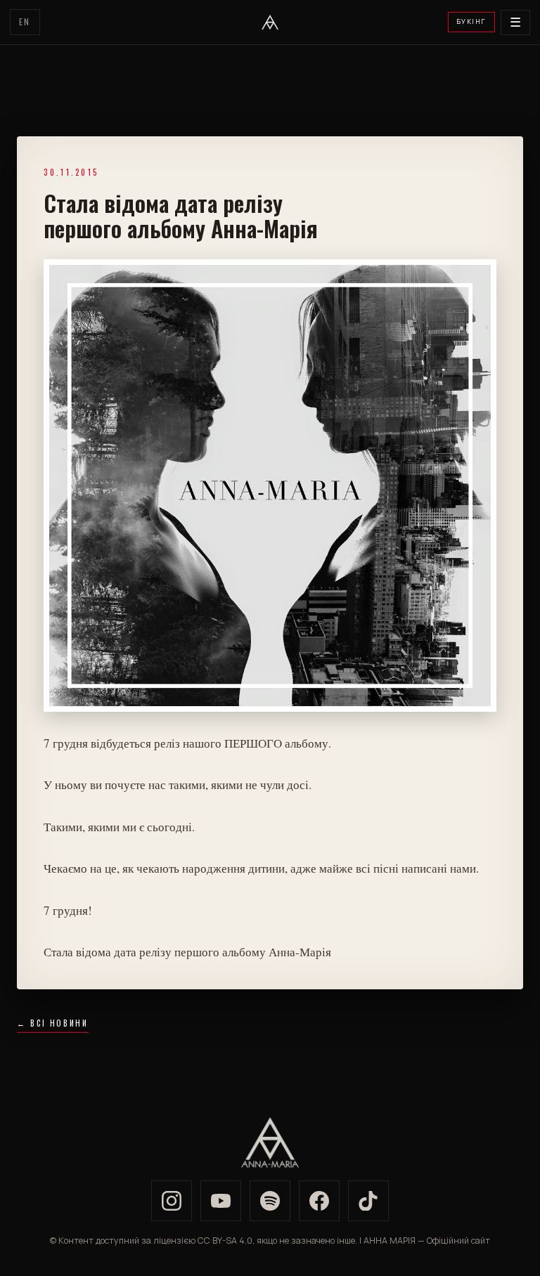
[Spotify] (270, 1200)
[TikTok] (368, 1200)
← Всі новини (53, 1023)
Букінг (471, 21)
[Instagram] (171, 1200)
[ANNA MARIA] (270, 22)
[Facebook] (319, 1200)
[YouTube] (220, 1200)
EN (25, 21)
